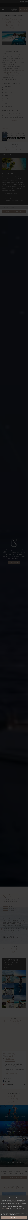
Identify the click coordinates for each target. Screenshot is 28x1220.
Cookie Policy (4, 1210)
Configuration (4, 1208)
